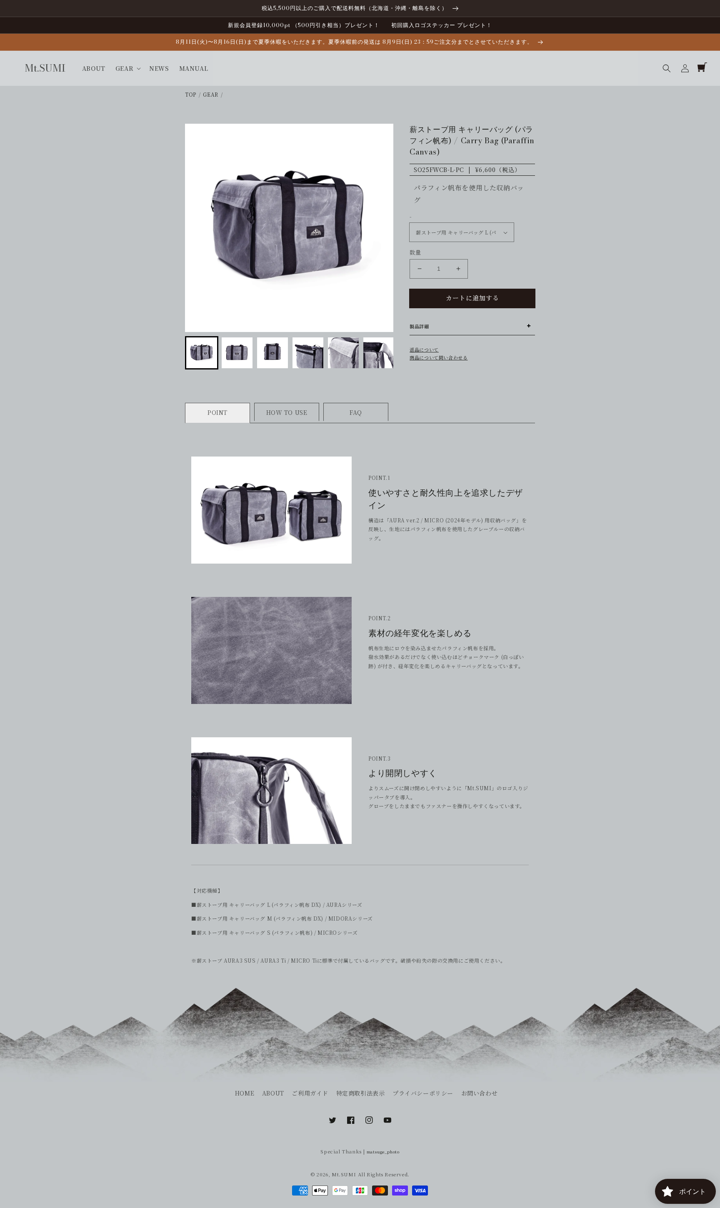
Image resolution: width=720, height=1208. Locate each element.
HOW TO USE (287, 412)
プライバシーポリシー (422, 1093)
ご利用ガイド (310, 1093)
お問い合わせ (479, 1093)
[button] (667, 68)
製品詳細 (419, 326)
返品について (424, 349)
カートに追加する (472, 297)
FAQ (356, 412)
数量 (415, 252)
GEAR (210, 94)
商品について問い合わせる (439, 357)
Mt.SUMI (344, 1174)
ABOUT (273, 1093)
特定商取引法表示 (360, 1093)
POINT (218, 412)
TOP (190, 94)
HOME (244, 1093)
